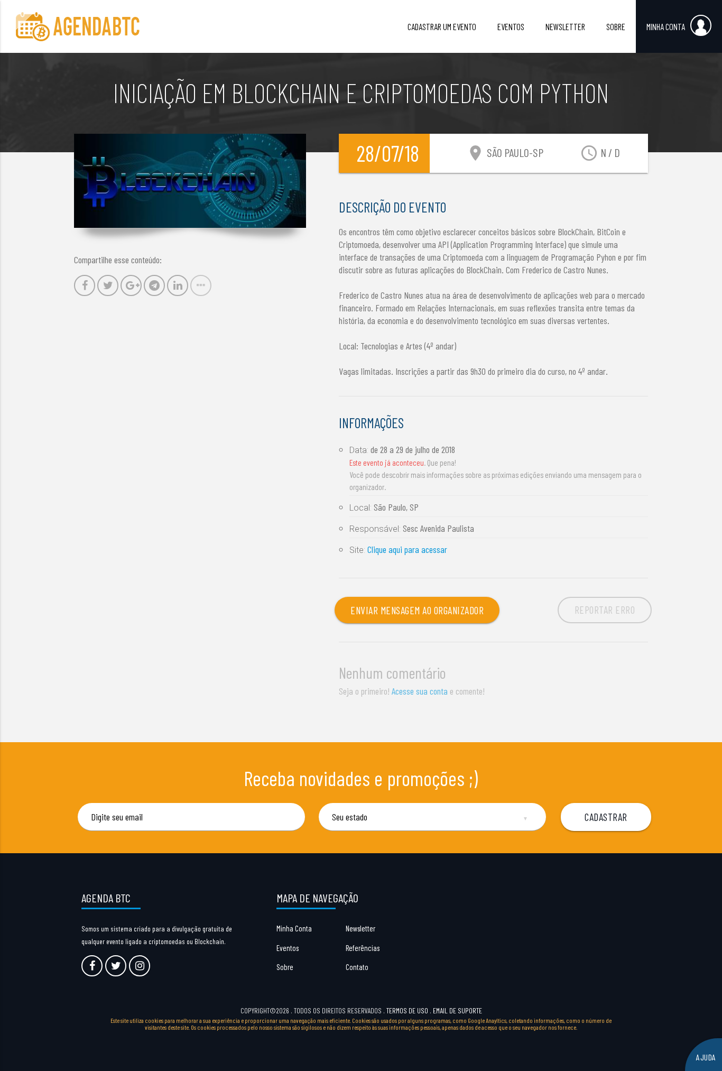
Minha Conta (294, 928)
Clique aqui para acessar (407, 549)
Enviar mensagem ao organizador (417, 610)
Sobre (284, 967)
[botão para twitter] (115, 965)
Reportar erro (605, 609)
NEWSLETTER (565, 26)
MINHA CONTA (665, 26)
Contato (357, 967)
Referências (362, 948)
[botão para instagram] (139, 965)
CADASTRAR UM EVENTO (442, 26)
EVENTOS (510, 26)
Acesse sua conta (420, 691)
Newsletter (360, 928)
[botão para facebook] (92, 965)
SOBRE (615, 26)
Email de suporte (457, 1010)
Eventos (287, 948)
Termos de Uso (407, 1010)
